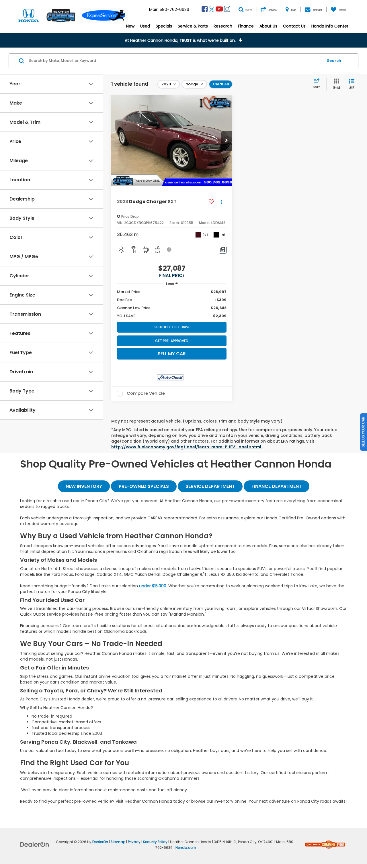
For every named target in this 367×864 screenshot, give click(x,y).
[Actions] (221, 202)
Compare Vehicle (146, 393)
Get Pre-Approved (171, 340)
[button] (183, 40)
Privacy (134, 842)
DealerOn (100, 842)
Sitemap (118, 842)
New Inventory (84, 486)
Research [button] (223, 26)
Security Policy (155, 842)
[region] (172, 304)
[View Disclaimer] (169, 250)
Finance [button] (246, 26)
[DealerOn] (34, 844)
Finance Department (276, 486)
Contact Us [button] (294, 26)
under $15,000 (152, 586)
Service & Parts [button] (193, 26)
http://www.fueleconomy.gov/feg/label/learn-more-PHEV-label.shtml (186, 447)
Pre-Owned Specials (144, 486)
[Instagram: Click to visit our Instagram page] (227, 10)
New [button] (130, 26)
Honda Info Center (329, 26)
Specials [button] (164, 26)
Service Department (210, 486)
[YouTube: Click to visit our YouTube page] (219, 10)
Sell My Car (172, 353)
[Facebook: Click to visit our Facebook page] (205, 10)
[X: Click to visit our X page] (211, 10)
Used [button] (145, 26)
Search (334, 60)
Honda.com (185, 847)
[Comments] (223, 250)
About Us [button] (268, 26)
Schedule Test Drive (172, 327)
